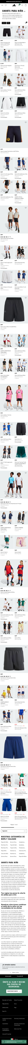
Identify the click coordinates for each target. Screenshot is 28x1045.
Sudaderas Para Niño (21, 854)
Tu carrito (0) (20, 976)
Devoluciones (5, 1007)
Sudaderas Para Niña (21, 842)
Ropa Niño (3, 850)
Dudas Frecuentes (18, 1000)
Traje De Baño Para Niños (13, 845)
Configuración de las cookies (6, 1019)
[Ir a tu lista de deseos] (5, 5)
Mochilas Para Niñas (4, 845)
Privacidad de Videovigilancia (5, 1029)
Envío (15, 1003)
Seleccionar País (17, 1028)
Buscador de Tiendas (7, 1000)
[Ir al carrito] (25, 5)
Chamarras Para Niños (13, 854)
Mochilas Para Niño (4, 848)
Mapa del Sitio (5, 1003)
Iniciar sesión (8, 976)
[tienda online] (14, 6)
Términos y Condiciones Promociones (19, 1024)
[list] (11, 23)
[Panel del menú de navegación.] (2, 5)
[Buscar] (22, 5)
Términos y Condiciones (19, 1018)
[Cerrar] (3, 1042)
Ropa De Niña (4, 842)
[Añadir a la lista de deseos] (11, 28)
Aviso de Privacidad (6, 1034)
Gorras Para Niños (13, 842)
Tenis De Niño (4, 853)
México (16, 1039)
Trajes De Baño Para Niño (14, 848)
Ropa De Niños (22, 856)
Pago (15, 1007)
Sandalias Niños (21, 845)
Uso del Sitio (5, 1023)
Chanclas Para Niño (22, 851)
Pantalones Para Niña (22, 848)
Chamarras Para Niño (13, 851)
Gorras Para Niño (4, 856)
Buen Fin (4, 1011)
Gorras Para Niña (13, 856)
